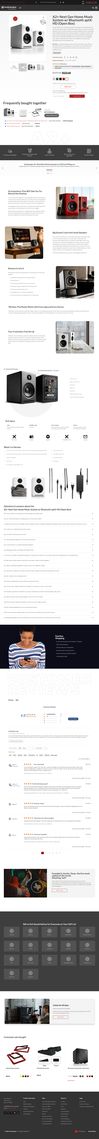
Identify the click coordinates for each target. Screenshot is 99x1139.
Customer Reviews (65, 1111)
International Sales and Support (49, 1101)
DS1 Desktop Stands (43, 1068)
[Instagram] (8, 1113)
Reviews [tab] (11, 700)
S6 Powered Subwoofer (13, 123)
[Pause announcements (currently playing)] (63, 2)
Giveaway (25, 1109)
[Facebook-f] (5, 1113)
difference (47, 755)
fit (37, 755)
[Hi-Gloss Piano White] (67, 79)
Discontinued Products (28, 1111)
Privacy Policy (83, 1101)
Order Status (45, 1111)
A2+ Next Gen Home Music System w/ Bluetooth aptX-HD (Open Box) (27, 121)
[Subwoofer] (76, 57)
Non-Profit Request (65, 1118)
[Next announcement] (60, 2)
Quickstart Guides (27, 1104)
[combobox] (28, 748)
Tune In (62, 1106)
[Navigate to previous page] (39, 853)
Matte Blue (54, 79)
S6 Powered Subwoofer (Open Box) (78, 1068)
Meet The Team (64, 1104)
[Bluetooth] (67, 57)
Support (44, 1113)
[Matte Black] (60, 79)
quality (41, 755)
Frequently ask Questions (28, 1106)
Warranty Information (47, 1116)
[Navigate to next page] (60, 853)
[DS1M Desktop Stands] (18, 1054)
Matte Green (57, 79)
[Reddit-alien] (18, 1113)
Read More (49, 169)
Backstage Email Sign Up (66, 1123)
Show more (54, 755)
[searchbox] (13, 748)
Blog (24, 1101)
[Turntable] (70, 57)
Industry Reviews (64, 1113)
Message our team (91, 1)
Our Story (63, 1101)
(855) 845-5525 (12, 1108)
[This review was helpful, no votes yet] (86, 778)
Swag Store (63, 1109)
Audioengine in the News (66, 1121)
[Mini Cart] (96, 7)
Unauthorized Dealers (47, 1123)
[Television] (73, 57)
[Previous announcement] (36, 2)
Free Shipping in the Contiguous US (13, 2)
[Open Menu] (20, 8)
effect (25, 755)
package (20, 755)
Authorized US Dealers (47, 1121)
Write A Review (73, 719)
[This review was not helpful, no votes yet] (89, 778)
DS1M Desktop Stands (13, 126)
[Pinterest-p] (11, 1113)
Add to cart (68, 86)
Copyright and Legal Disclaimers (87, 1106)
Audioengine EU (27, 1113)
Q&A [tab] (17, 700)
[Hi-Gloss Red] (64, 79)
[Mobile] (64, 57)
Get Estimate (77, 96)
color (10, 755)
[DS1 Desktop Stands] (49, 1054)
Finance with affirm (46, 1109)
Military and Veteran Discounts (48, 1104)
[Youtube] (15, 1113)
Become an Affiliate (46, 1106)
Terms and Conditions (84, 1104)
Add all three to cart (51, 115)
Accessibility (92, 1131)
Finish (54, 76)
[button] (54, 79)
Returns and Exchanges (47, 1118)
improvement (32, 755)
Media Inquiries (64, 1116)
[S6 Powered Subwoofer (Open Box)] (80, 1054)
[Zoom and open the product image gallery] (43, 17)
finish (14, 755)
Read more (64, 790)
